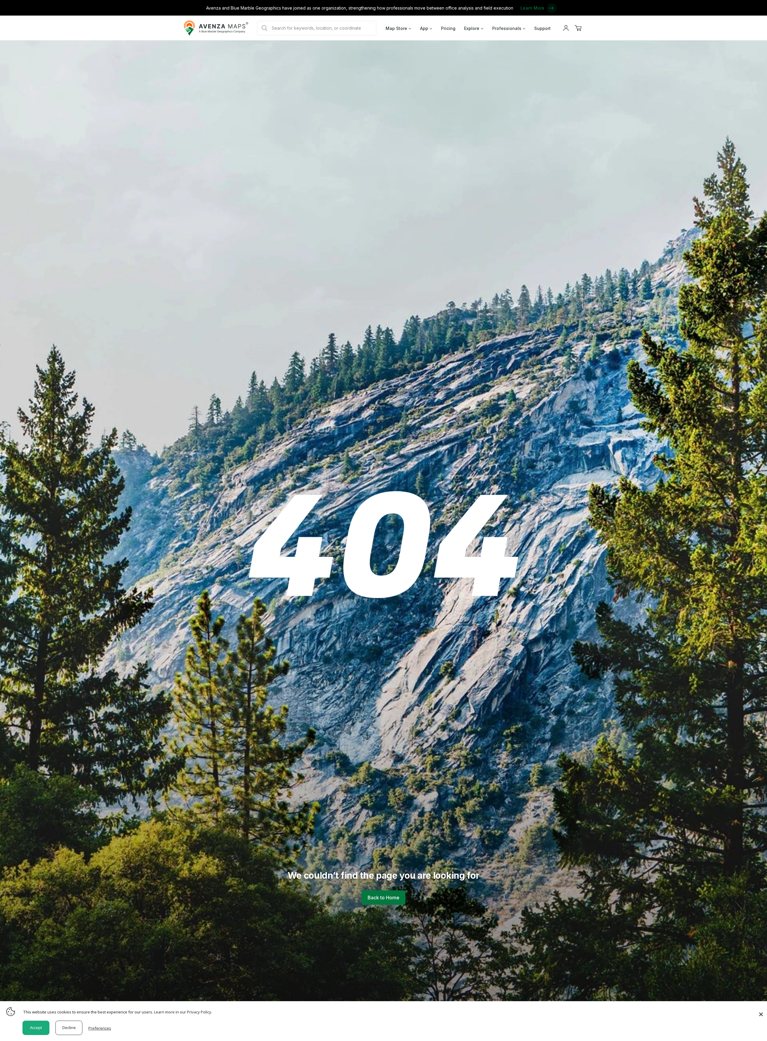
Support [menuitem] (542, 28)
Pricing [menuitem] (448, 28)
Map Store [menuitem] (396, 28)
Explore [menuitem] (471, 28)
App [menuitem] (424, 28)
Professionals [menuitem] (506, 28)
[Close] (761, 1011)
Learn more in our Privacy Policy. (183, 1012)
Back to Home (383, 898)
